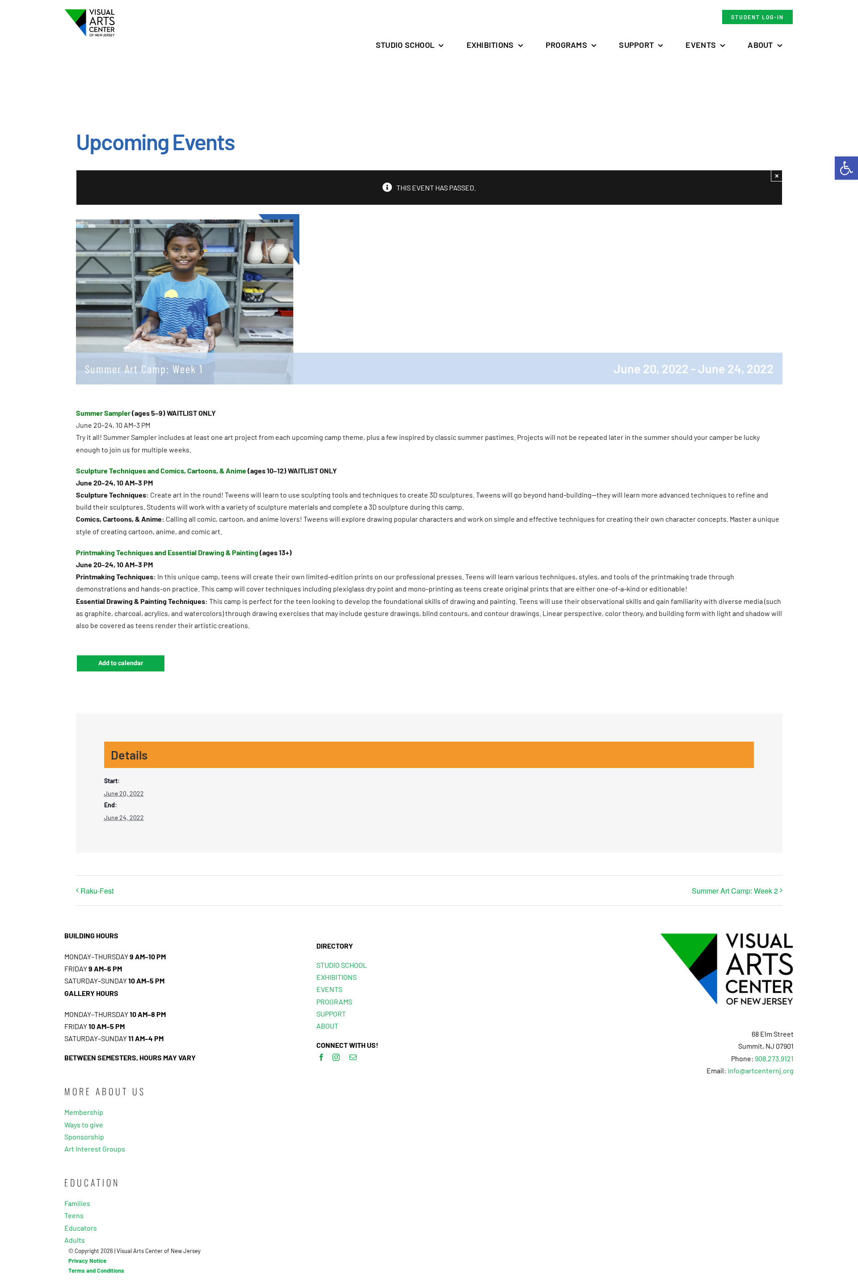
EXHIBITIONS (336, 977)
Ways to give (83, 1124)
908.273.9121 (774, 1058)
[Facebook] (321, 1057)
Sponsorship (84, 1136)
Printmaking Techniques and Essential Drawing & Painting (167, 552)
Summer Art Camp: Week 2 (735, 891)
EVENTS (329, 989)
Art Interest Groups (94, 1148)
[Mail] (353, 1057)
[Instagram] (336, 1057)
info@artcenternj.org (761, 1070)
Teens (74, 1215)
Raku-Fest (97, 891)
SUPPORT (331, 1013)
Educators (80, 1228)
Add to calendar (120, 663)
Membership (83, 1112)
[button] (846, 168)
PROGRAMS (334, 1001)
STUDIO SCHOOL (341, 965)
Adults (74, 1240)
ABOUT (327, 1025)
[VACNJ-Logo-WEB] (89, 12)
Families (77, 1203)
